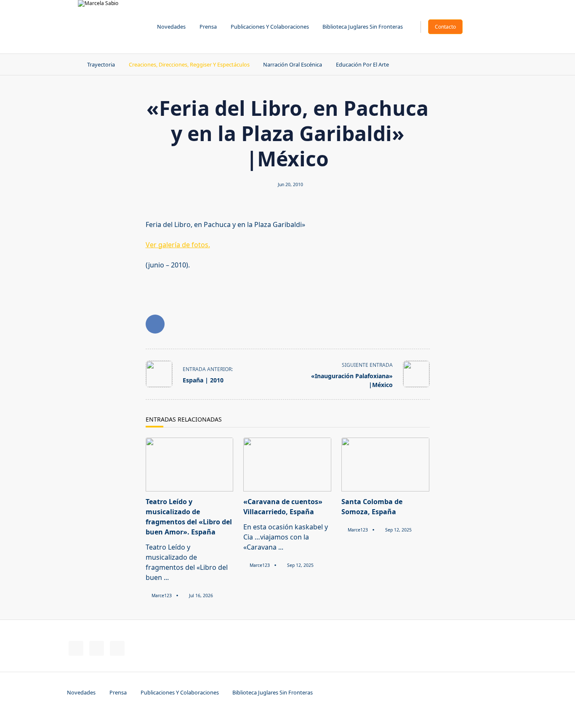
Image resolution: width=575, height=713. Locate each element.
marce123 (162, 595)
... (166, 577)
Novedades (171, 26)
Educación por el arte (362, 64)
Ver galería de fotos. (178, 244)
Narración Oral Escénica (292, 64)
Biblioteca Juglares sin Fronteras (362, 26)
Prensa (208, 26)
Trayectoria (101, 64)
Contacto (445, 26)
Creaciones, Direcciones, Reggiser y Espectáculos (189, 64)
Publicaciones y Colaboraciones (270, 26)
